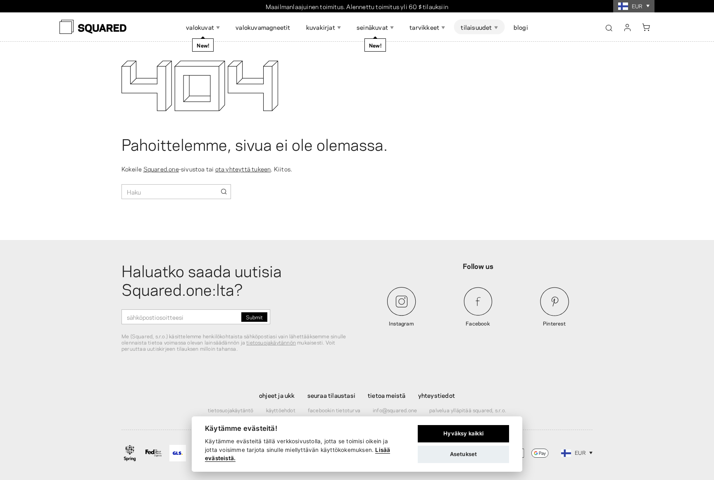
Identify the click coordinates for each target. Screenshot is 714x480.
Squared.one (161, 168)
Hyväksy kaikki (463, 433)
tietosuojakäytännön (271, 342)
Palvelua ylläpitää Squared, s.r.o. (467, 409)
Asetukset (463, 454)
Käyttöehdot (280, 409)
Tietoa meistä (387, 394)
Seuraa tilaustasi (331, 394)
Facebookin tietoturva (334, 409)
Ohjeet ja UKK (277, 394)
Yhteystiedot (436, 394)
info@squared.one (395, 409)
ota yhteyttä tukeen (243, 168)
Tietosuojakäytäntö (231, 409)
